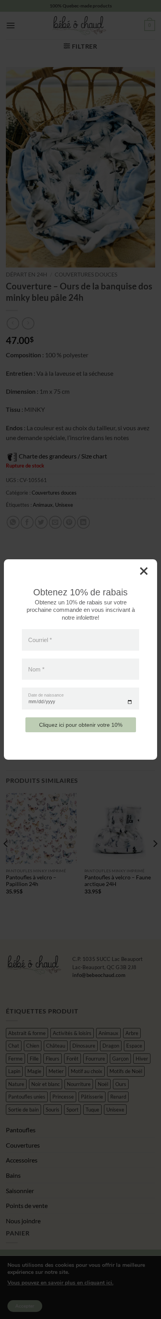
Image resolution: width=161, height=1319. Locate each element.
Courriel (40, 640)
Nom (36, 669)
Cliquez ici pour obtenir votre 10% (80, 725)
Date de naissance (46, 695)
